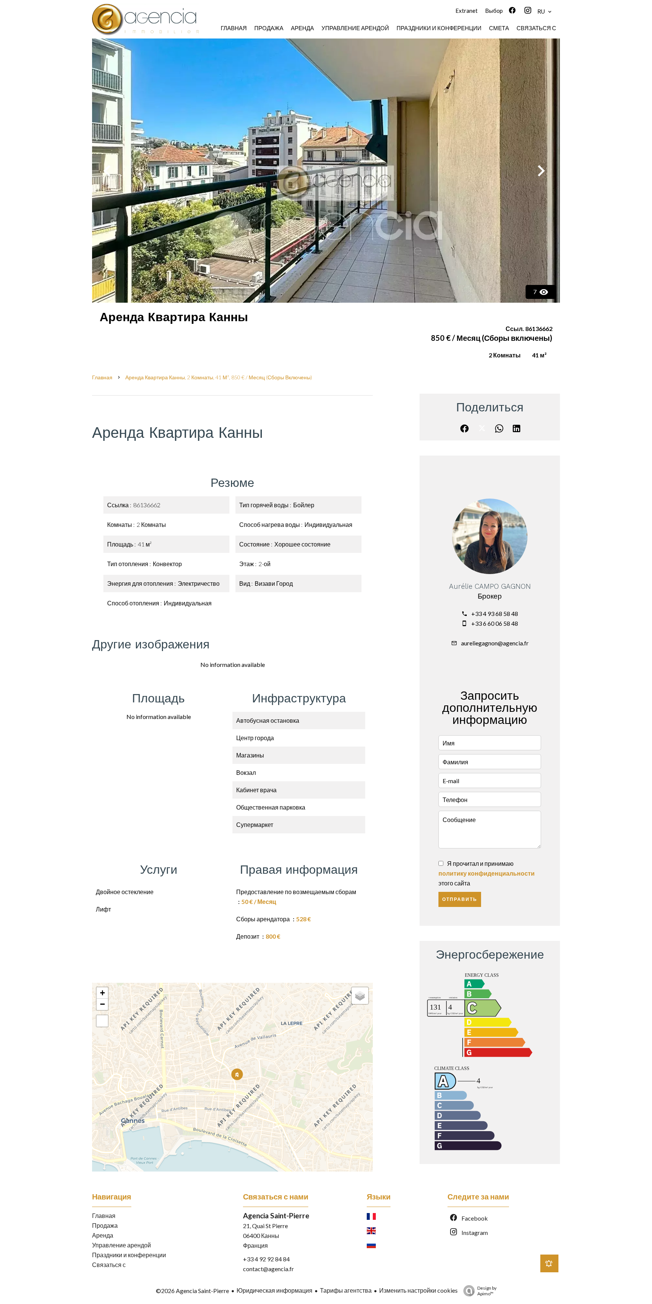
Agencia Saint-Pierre (276, 1215)
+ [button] (102, 993)
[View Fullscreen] (102, 1021)
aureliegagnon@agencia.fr (495, 643)
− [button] (102, 1004)
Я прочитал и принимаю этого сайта (486, 873)
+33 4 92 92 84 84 (266, 1258)
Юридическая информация (274, 1290)
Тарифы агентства (346, 1290)
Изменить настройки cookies (418, 1290)
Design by (487, 1290)
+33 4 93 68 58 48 (494, 613)
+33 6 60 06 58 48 (494, 623)
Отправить (459, 899)
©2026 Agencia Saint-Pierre (192, 1290)
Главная (102, 377)
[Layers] (360, 995)
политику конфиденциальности (486, 873)
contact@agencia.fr (268, 1268)
